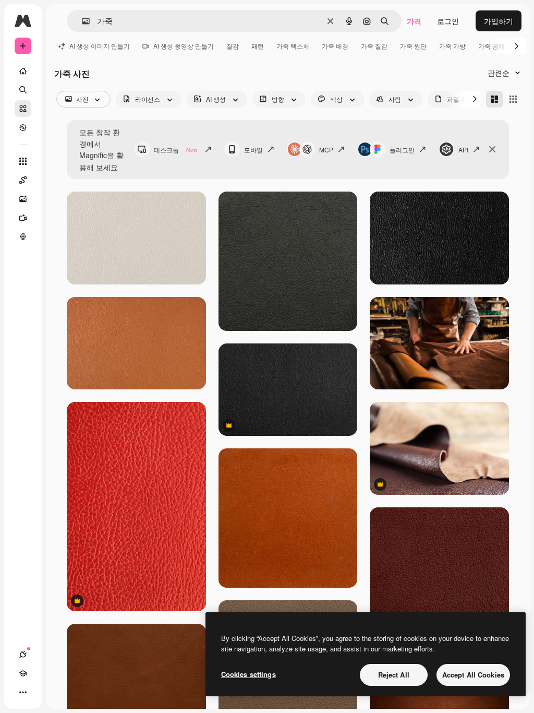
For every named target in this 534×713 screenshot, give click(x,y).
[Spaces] (23, 180)
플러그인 (402, 149)
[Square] (513, 99)
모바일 (253, 149)
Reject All (393, 675)
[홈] (23, 71)
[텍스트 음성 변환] (23, 236)
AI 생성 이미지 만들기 (99, 45)
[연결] (23, 654)
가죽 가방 (452, 45)
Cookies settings (248, 674)
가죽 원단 (413, 45)
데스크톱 (175, 149)
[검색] (23, 89)
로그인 (448, 21)
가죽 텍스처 (292, 45)
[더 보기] (23, 692)
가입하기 (498, 21)
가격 (414, 21)
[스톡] (23, 108)
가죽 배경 (335, 45)
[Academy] (23, 673)
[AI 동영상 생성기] (23, 217)
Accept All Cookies (473, 675)
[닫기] (492, 149)
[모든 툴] (23, 161)
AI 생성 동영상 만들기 (183, 45)
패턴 (257, 45)
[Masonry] (494, 99)
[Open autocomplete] (81, 21)
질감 (232, 45)
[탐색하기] (23, 127)
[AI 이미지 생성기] (23, 199)
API (463, 149)
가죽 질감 (374, 45)
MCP (326, 149)
